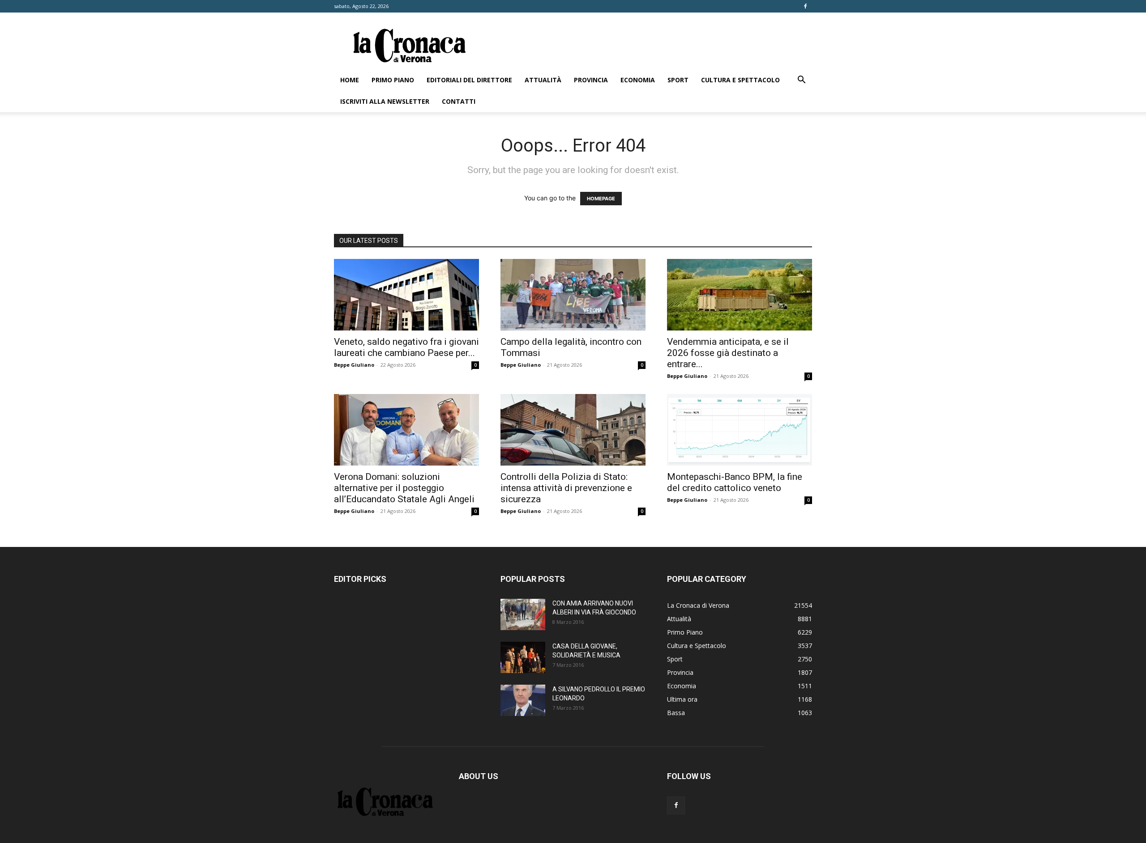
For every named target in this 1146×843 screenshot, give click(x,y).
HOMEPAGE (601, 198)
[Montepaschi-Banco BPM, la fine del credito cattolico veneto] (739, 430)
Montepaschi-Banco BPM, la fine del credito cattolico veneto (734, 482)
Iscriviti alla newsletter (384, 101)
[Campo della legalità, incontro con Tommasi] (573, 294)
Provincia (591, 80)
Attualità (543, 80)
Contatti (458, 101)
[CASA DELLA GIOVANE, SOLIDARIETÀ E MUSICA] (522, 657)
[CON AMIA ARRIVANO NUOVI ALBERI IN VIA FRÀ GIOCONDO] (522, 614)
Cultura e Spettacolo (740, 80)
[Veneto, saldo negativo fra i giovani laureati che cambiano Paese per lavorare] (406, 294)
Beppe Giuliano (354, 364)
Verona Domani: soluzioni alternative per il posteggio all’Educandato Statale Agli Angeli (404, 487)
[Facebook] (805, 6)
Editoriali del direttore (469, 80)
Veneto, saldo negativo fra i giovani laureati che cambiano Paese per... (406, 347)
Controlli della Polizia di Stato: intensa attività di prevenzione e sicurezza (566, 487)
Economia (637, 80)
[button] (801, 80)
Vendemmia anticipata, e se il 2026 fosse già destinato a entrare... (728, 352)
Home (349, 80)
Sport (677, 80)
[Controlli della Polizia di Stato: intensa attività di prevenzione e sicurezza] (573, 430)
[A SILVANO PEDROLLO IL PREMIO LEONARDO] (522, 700)
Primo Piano (393, 80)
